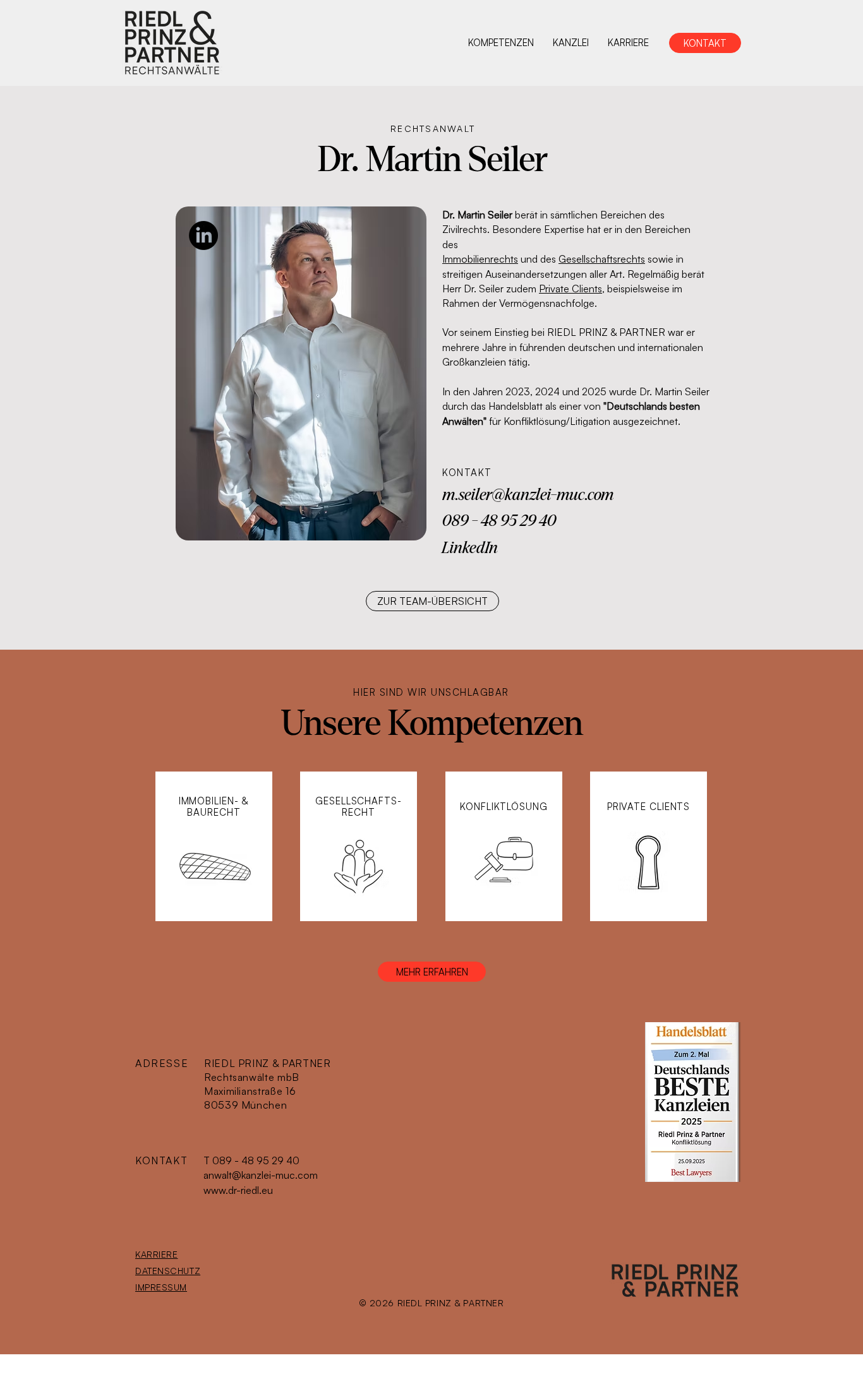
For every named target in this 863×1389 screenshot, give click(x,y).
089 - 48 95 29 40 (499, 521)
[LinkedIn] (203, 235)
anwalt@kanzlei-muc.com (260, 1175)
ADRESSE (161, 1063)
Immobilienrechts (480, 259)
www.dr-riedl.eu (238, 1190)
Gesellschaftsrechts (601, 259)
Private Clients (570, 288)
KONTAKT (161, 1160)
